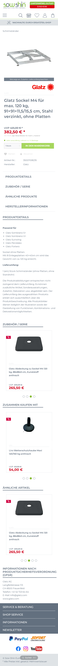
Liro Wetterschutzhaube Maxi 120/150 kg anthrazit (25, 452)
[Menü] (4, 15)
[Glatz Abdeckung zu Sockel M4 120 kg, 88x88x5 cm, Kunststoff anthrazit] (29, 347)
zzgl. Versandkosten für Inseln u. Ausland (26, 136)
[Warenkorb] (53, 15)
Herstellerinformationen (26, 206)
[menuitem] (4, 15)
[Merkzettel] (36, 15)
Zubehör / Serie (17, 186)
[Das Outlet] (42, 5)
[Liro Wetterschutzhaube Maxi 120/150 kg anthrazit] (29, 429)
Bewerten (28, 154)
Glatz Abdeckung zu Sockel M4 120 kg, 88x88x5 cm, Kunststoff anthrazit (28, 372)
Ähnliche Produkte (21, 196)
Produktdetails (18, 176)
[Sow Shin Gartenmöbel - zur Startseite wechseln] (14, 5)
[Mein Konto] (45, 15)
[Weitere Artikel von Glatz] (43, 87)
